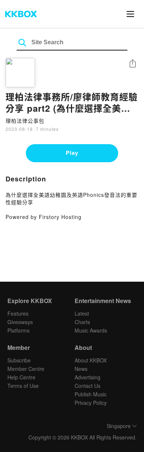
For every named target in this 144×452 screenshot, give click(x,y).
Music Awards (91, 330)
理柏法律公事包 (25, 120)
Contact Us (87, 385)
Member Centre (25, 368)
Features (17, 313)
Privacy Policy (91, 402)
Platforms (18, 330)
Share (132, 63)
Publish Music (91, 394)
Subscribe (19, 360)
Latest (82, 313)
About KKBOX (91, 360)
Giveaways (20, 322)
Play (72, 153)
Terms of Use (23, 385)
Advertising (87, 377)
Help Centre (21, 377)
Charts (82, 322)
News (81, 368)
